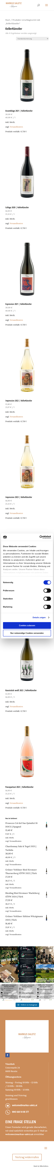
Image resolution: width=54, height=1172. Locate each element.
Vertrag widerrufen (27, 1157)
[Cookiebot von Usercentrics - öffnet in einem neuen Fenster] (39, 537)
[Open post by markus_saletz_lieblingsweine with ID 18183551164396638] (45, 973)
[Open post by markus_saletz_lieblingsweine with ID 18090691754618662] (27, 991)
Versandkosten (16, 127)
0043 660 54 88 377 (20, 1111)
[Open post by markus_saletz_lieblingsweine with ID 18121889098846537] (45, 955)
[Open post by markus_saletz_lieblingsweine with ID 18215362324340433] (9, 955)
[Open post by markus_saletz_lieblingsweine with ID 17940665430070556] (27, 973)
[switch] (47, 590)
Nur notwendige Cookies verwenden (27, 633)
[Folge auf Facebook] (7, 1055)
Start (7, 20)
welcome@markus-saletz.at (24, 1105)
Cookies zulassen (27, 625)
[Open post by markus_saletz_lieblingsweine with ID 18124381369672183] (45, 991)
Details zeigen (39, 617)
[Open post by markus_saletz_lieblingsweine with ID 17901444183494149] (9, 973)
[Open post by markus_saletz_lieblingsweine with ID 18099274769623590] (27, 955)
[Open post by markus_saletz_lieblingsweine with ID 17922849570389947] (9, 991)
